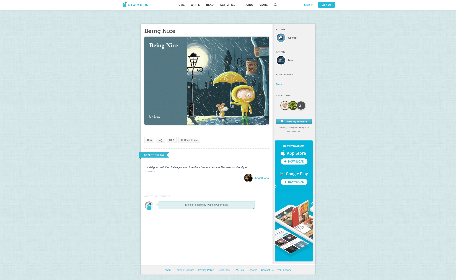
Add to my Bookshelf (296, 121)
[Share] (160, 140)
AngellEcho (262, 178)
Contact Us (267, 270)
